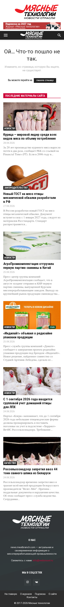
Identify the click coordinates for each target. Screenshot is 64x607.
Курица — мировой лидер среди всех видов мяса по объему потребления (30, 136)
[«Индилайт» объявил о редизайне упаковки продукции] (32, 315)
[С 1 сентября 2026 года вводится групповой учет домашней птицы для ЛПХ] (32, 381)
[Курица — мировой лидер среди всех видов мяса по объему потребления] (32, 116)
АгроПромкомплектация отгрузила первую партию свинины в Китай (28, 266)
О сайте (53, 594)
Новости (9, 128)
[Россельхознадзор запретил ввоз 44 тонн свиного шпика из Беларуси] (32, 451)
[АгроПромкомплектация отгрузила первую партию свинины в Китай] (32, 246)
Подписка (40, 594)
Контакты (32, 597)
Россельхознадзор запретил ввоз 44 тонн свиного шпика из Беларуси (30, 471)
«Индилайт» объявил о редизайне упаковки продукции (27, 335)
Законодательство (16, 187)
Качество (10, 463)
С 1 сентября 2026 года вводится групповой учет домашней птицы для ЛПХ (27, 403)
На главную (11, 594)
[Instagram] (27, 582)
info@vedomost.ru (43, 560)
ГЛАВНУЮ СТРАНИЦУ (45, 80)
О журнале (26, 594)
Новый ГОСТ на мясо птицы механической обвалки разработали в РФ (29, 198)
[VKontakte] (36, 582)
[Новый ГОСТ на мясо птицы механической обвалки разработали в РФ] (32, 176)
